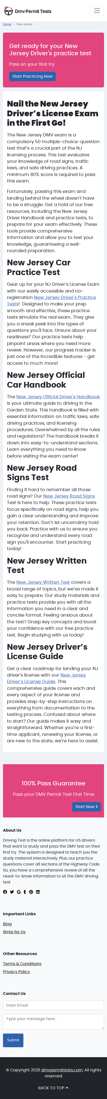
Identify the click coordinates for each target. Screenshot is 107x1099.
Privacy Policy (16, 972)
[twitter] (12, 892)
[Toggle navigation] (97, 11)
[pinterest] (31, 892)
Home (7, 24)
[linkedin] (38, 892)
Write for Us (14, 932)
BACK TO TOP (51, 1088)
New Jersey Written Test (43, 582)
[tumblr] (25, 892)
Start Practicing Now (32, 76)
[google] (19, 892)
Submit (13, 1040)
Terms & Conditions (22, 964)
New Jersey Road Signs (69, 496)
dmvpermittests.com (62, 1070)
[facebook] (5, 892)
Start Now (85, 807)
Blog (7, 924)
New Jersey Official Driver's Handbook (58, 397)
